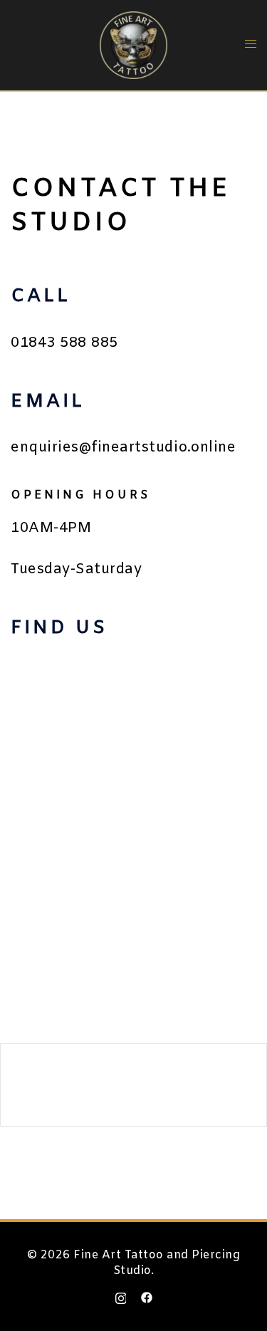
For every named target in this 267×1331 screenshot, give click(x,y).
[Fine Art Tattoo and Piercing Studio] (133, 45)
